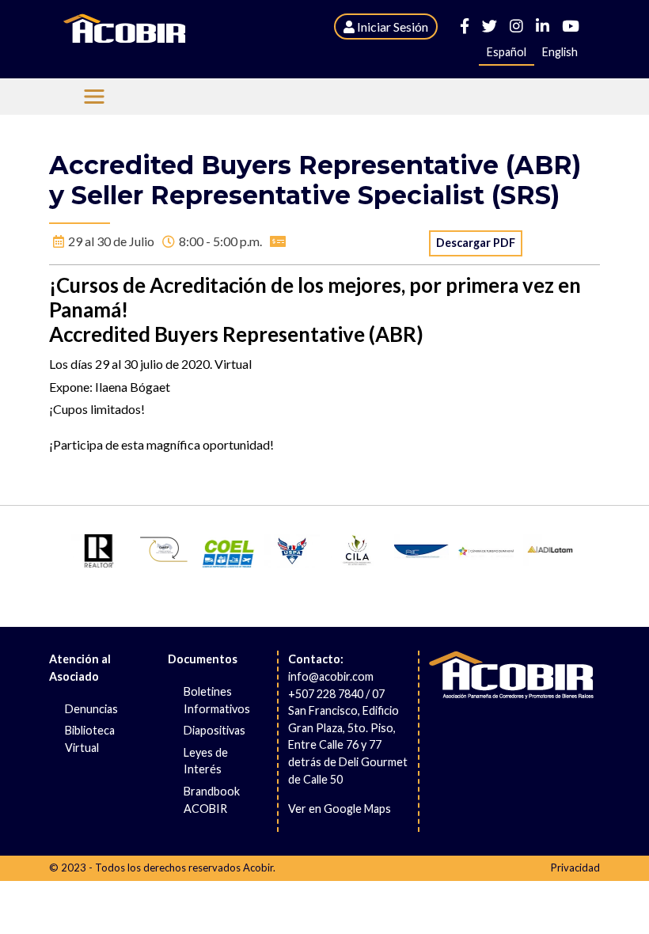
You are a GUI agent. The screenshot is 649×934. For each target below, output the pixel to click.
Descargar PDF (475, 242)
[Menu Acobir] (94, 96)
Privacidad (575, 867)
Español (506, 52)
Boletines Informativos (217, 700)
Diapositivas (214, 730)
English (560, 52)
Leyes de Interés (206, 761)
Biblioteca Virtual (90, 738)
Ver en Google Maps (339, 808)
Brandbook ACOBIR (212, 799)
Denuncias (91, 709)
